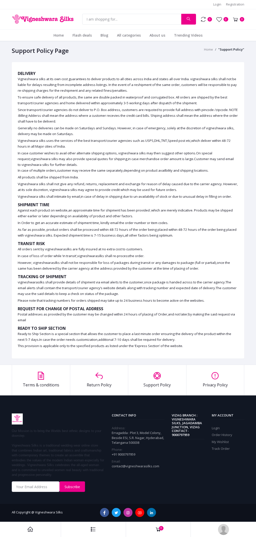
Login (217, 4)
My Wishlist (220, 442)
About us (157, 35)
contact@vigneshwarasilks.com (135, 466)
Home (59, 35)
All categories (129, 35)
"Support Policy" (231, 49)
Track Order (221, 448)
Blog (104, 35)
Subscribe (72, 486)
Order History (222, 435)
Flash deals (82, 35)
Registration (235, 4)
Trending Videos (188, 35)
